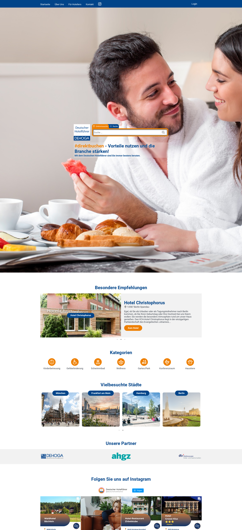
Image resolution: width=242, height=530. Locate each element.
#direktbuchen (89, 146)
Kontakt (90, 4)
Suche (115, 126)
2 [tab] (121, 339)
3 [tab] (125, 339)
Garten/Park (144, 368)
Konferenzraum (167, 368)
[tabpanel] (121, 315)
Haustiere (190, 368)
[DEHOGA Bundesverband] (67, 456)
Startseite (45, 4)
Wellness (121, 368)
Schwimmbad (98, 368)
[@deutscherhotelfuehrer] (101, 490)
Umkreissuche (102, 126)
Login (194, 4)
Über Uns (59, 4)
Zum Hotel (133, 328)
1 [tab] (117, 339)
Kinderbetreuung (51, 368)
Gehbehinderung (75, 368)
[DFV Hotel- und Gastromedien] (174, 456)
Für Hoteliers (74, 4)
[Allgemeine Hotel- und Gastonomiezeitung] (121, 456)
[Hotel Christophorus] (80, 336)
